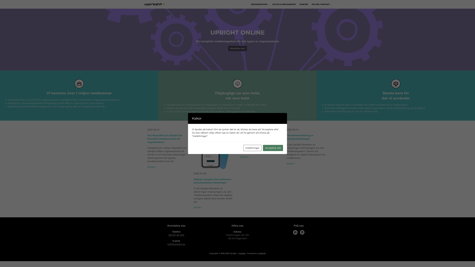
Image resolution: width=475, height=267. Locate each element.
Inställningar (252, 148)
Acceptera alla (273, 148)
